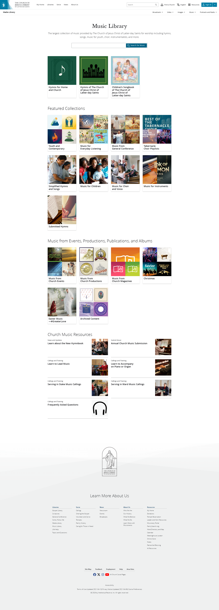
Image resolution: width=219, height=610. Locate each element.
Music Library (109, 26)
